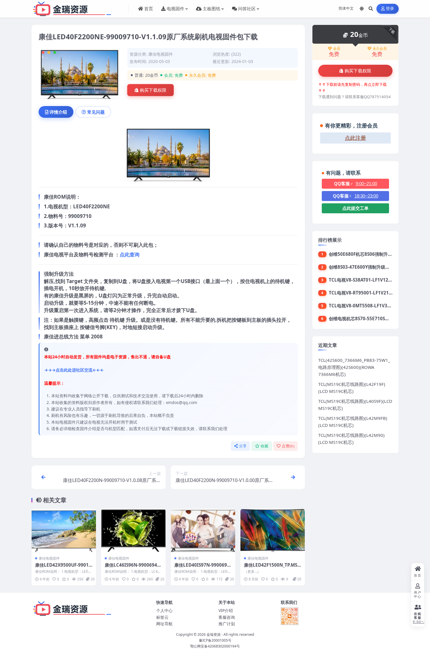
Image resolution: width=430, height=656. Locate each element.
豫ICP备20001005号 (215, 640)
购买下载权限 (153, 90)
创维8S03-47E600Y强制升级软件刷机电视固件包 (377, 267)
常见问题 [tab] (96, 112)
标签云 (162, 617)
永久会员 (380, 49)
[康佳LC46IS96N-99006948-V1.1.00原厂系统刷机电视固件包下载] (133, 530)
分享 (243, 446)
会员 (336, 49)
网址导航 (164, 623)
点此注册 (355, 138)
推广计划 (227, 623)
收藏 (265, 446)
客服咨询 (227, 617)
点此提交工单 (355, 208)
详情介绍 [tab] (58, 112)
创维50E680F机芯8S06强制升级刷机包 (367, 254)
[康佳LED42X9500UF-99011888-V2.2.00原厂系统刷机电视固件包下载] (64, 530)
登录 (390, 8)
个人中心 (164, 610)
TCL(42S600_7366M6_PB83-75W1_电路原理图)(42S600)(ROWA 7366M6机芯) (354, 367)
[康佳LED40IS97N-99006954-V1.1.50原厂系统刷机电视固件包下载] (203, 530)
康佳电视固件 (160, 54)
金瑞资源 (214, 634)
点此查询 (130, 254)
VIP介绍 (226, 610)
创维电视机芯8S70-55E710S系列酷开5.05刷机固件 (379, 318)
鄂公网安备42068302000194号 (215, 646)
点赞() (288, 446)
